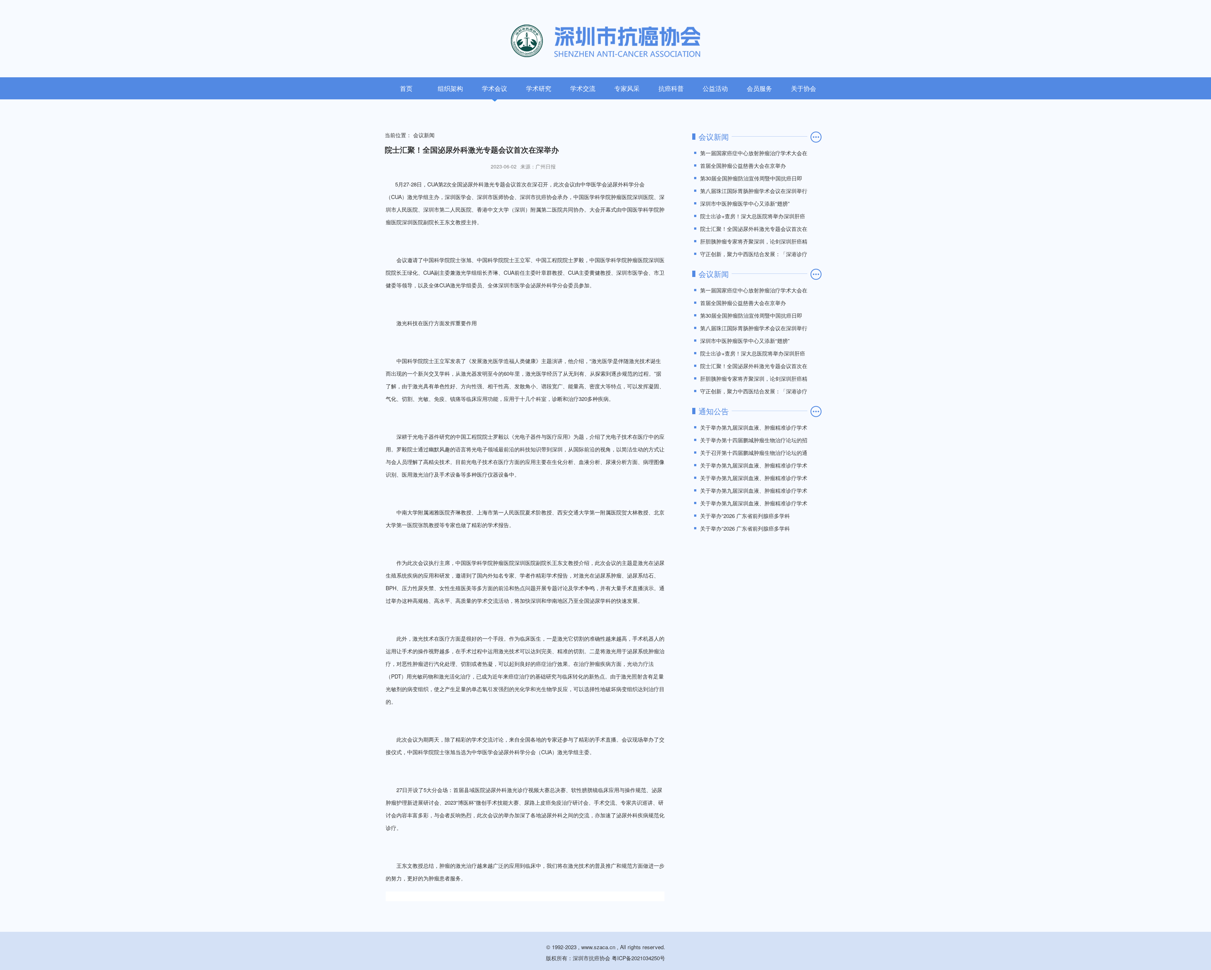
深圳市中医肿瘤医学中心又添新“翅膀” (745, 203)
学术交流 (582, 88)
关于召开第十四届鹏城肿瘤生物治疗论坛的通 (753, 452)
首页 (406, 88)
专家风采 (627, 88)
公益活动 (715, 88)
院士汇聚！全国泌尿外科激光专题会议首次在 (753, 228)
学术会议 (494, 88)
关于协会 (803, 88)
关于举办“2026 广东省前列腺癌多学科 (745, 516)
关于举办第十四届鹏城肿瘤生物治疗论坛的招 (753, 440)
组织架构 (450, 88)
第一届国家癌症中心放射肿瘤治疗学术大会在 (753, 153)
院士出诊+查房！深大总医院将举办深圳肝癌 (752, 216)
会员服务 (759, 88)
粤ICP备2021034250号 (638, 958)
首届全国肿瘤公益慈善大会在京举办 (743, 165)
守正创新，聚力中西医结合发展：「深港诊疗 (753, 254)
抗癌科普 (671, 88)
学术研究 (538, 88)
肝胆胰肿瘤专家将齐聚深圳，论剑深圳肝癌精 (753, 241)
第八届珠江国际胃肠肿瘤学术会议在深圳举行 (753, 191)
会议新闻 (424, 135)
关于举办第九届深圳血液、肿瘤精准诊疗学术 (753, 427)
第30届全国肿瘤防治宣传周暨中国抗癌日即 (751, 178)
